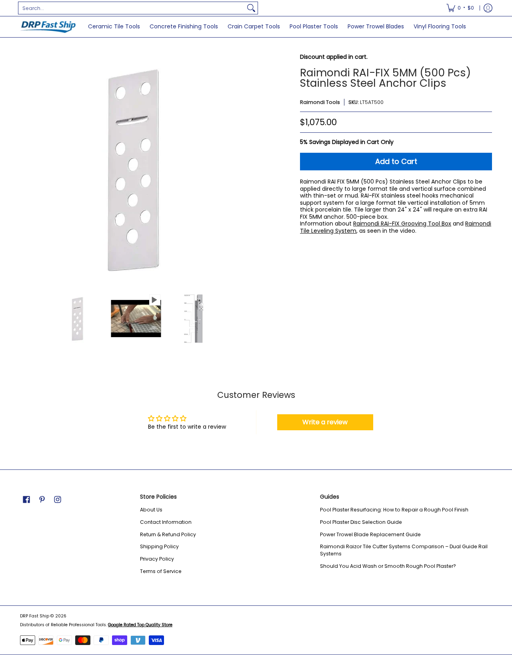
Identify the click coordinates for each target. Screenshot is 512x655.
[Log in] (488, 8)
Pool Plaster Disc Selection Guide (361, 522)
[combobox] (131, 8)
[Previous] (25, 169)
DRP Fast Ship (34, 616)
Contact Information (166, 522)
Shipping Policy (159, 546)
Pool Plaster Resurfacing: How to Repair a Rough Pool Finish (394, 509)
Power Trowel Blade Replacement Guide (370, 534)
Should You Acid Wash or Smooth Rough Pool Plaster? (388, 566)
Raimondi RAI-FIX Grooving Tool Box (402, 224)
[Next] (246, 169)
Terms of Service (161, 571)
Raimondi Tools (320, 102)
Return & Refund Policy (168, 534)
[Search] (251, 8)
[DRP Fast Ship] (48, 26)
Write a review (325, 422)
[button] (26, 499)
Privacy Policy (157, 558)
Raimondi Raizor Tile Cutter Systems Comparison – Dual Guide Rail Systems (404, 550)
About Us (151, 509)
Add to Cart (396, 161)
